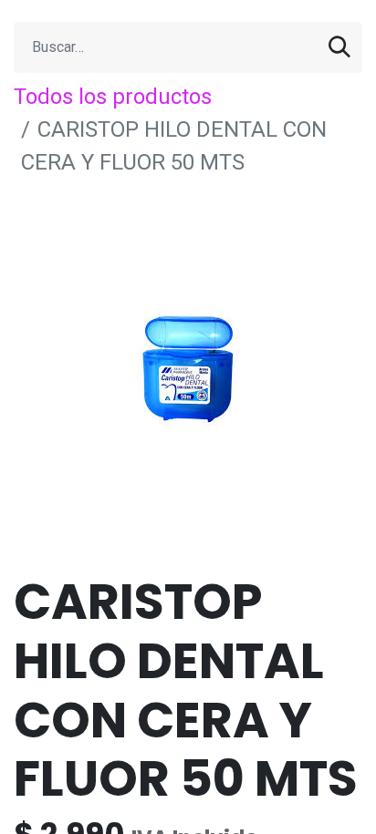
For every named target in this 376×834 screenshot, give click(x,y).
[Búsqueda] (339, 47)
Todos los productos (113, 96)
